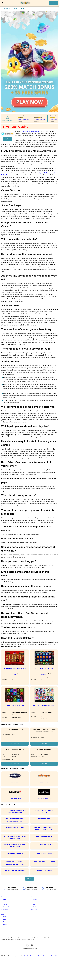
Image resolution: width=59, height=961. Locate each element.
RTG (4, 919)
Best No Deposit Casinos (44, 853)
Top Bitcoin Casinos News (14, 870)
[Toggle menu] (2, 3)
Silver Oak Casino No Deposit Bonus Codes (15, 863)
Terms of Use (33, 955)
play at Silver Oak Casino (31, 131)
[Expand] (2, 917)
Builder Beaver (6, 175)
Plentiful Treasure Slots (15, 668)
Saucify (5, 904)
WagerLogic (6, 907)
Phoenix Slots (44, 819)
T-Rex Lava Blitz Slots (15, 705)
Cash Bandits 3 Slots (44, 668)
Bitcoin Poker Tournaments (44, 862)
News (32, 897)
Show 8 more (4, 909)
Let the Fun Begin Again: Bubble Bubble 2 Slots (44, 828)
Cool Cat (15, 782)
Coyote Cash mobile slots (46, 173)
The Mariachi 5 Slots (44, 844)
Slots (2, 914)
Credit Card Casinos (44, 870)
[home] (26, 4)
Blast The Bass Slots (20, 119)
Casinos (14, 8)
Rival (4, 921)
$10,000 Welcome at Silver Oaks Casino (14, 846)
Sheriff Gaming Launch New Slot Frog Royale (15, 811)
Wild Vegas (44, 782)
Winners (35, 902)
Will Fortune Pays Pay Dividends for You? (15, 820)
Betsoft (5, 924)
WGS (4, 899)
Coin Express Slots (51, 119)
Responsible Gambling (43, 955)
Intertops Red (15, 798)
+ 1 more (14, 674)
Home (6, 8)
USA (34, 904)
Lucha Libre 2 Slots (44, 836)
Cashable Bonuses (15, 853)
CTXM (4, 902)
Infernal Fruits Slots (36, 119)
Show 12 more (4, 927)
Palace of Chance (44, 798)
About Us (26, 955)
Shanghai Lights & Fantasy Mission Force (15, 837)
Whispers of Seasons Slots (44, 705)
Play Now (53, 3)
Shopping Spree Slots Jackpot (44, 811)
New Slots (35, 907)
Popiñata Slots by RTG (15, 827)
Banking (35, 899)
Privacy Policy (54, 955)
